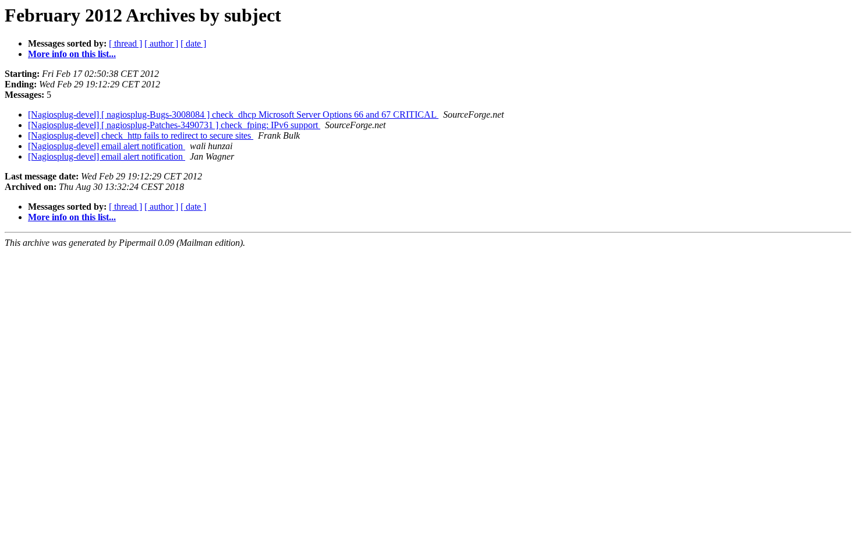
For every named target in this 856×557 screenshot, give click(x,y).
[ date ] (193, 43)
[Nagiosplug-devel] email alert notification (106, 146)
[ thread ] (125, 43)
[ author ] (161, 43)
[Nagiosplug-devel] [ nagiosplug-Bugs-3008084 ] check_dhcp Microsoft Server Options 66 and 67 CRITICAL (233, 114)
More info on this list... (72, 54)
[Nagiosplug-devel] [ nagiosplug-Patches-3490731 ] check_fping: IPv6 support (174, 125)
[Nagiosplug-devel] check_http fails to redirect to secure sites (140, 135)
